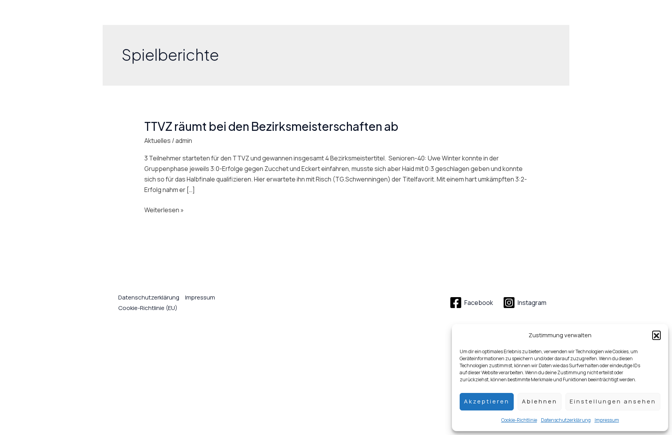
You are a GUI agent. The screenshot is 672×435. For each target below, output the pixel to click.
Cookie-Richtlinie (519, 420)
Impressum (607, 420)
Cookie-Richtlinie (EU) (147, 308)
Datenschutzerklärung (566, 420)
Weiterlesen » (164, 209)
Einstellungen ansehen (613, 401)
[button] (656, 335)
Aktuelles (157, 140)
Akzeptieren (486, 401)
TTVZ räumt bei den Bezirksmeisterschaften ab (271, 126)
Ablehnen (539, 401)
